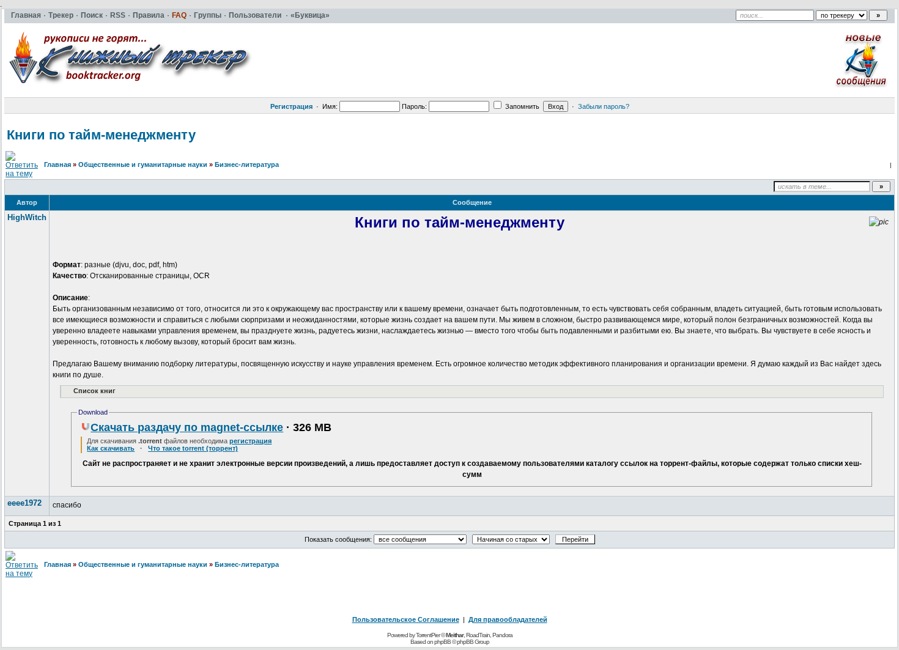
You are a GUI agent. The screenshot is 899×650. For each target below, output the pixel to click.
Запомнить (521, 106)
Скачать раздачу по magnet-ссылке (187, 427)
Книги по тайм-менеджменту (101, 134)
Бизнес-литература (247, 164)
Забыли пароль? (603, 106)
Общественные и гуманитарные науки (142, 164)
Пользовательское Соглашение (405, 619)
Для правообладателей (507, 619)
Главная (57, 164)
